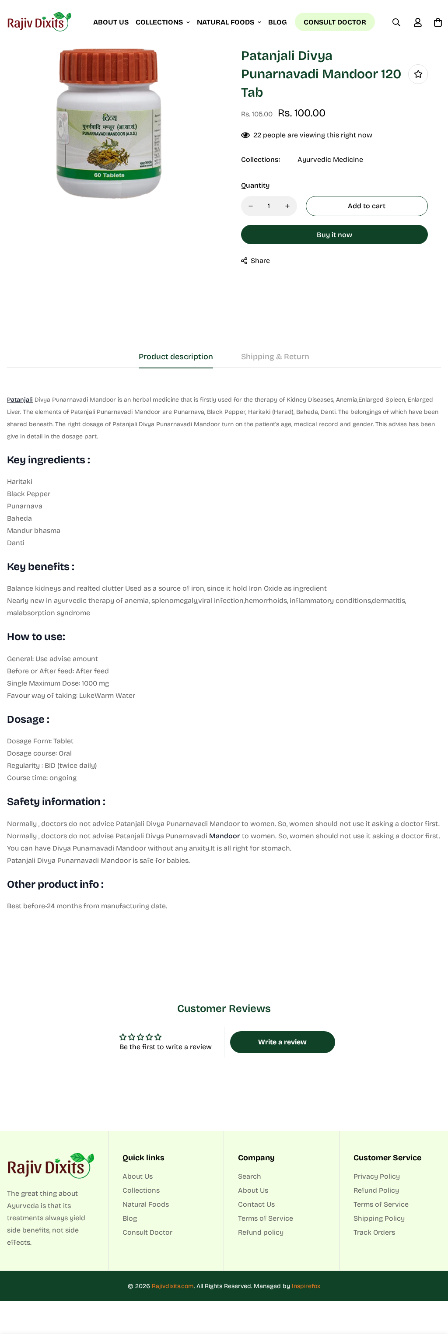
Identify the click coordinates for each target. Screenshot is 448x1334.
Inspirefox (306, 1286)
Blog (277, 22)
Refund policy (261, 1232)
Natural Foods (225, 22)
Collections (159, 22)
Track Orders (374, 1232)
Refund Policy (376, 1190)
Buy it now (334, 235)
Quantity (255, 185)
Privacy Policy (377, 1176)
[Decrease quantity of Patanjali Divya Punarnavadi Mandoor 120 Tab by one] (250, 206)
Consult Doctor (335, 22)
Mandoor (224, 836)
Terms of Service (265, 1218)
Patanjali (20, 399)
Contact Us (256, 1204)
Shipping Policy (379, 1218)
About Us (111, 22)
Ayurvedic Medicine (330, 159)
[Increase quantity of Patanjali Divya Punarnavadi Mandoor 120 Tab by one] (287, 206)
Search (249, 1176)
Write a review (282, 1042)
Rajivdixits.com (173, 1286)
